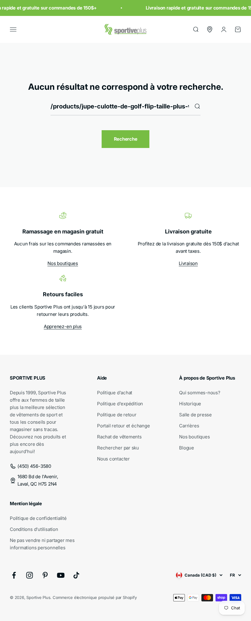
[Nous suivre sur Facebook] (14, 575)
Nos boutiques (62, 263)
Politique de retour (117, 415)
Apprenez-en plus (63, 326)
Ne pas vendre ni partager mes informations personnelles (42, 544)
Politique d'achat (114, 393)
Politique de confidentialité (38, 518)
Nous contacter (113, 459)
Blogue (186, 448)
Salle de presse (195, 415)
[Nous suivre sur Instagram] (29, 575)
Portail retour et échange (123, 426)
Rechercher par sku (118, 448)
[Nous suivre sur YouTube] (61, 575)
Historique (190, 404)
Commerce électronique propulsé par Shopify (95, 597)
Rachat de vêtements (119, 437)
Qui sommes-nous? (199, 393)
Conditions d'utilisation (34, 529)
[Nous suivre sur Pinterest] (45, 575)
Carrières (189, 426)
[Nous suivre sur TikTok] (76, 575)
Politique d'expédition (120, 404)
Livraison (188, 263)
